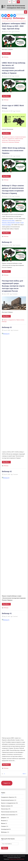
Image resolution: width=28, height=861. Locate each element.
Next (24, 773)
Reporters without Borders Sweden (11, 222)
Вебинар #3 (7, 327)
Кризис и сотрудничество (9, 138)
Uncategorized (5, 829)
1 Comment (16, 76)
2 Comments (17, 196)
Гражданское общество (9, 137)
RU (18, 1)
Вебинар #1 (7, 613)
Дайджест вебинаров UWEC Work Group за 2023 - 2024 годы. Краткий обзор (14, 26)
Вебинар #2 (7, 471)
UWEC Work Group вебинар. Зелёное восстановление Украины (14, 150)
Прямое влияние (19, 138)
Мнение (3, 823)
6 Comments (15, 330)
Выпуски (3, 820)
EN (9, 1)
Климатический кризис (20, 137)
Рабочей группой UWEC (8, 220)
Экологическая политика (14, 140)
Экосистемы (5, 140)
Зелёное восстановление (8, 142)
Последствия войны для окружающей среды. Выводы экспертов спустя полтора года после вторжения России (13, 286)
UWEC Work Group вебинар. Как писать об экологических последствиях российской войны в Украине (14, 68)
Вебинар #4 (7, 242)
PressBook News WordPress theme (16, 859)
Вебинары (6, 57)
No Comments (16, 32)
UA (14, 1)
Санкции (3, 826)
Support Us (7, 783)
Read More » (7, 54)
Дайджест (4, 817)
